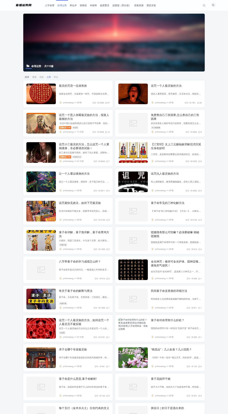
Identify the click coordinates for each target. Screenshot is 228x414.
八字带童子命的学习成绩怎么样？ (80, 261)
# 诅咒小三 (77, 157)
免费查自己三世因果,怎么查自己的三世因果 (175, 117)
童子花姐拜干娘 (160, 378)
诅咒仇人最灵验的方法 (165, 173)
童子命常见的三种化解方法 (167, 203)
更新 (34, 76)
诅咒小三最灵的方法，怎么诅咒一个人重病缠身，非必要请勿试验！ (84, 146)
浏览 (41, 76)
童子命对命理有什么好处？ (167, 320)
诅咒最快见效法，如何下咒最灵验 (80, 203)
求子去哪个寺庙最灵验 (73, 349)
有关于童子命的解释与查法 (75, 291)
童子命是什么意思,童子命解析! (78, 378)
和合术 (73, 5)
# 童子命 (63, 244)
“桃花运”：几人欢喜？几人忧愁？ (171, 349)
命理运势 (62, 5)
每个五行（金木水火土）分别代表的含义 (84, 408)
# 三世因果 (156, 127)
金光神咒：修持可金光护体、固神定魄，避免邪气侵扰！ (176, 263)
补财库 (93, 5)
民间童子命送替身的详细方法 (169, 291)
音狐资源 (138, 5)
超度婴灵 (104, 5)
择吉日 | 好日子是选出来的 (167, 408)
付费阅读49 (65, 127)
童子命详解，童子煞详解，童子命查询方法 (84, 234)
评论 (56, 76)
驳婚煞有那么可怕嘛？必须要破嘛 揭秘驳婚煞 (175, 234)
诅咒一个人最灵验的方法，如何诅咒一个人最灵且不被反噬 (84, 322)
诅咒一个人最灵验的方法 (166, 85)
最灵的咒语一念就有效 (73, 85)
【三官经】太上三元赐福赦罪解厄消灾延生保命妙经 (176, 146)
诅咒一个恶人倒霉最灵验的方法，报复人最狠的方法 (84, 117)
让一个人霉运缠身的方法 (74, 173)
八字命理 (49, 5)
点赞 (49, 76)
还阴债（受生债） (121, 5)
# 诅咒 (75, 127)
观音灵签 (151, 5)
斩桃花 (83, 5)
